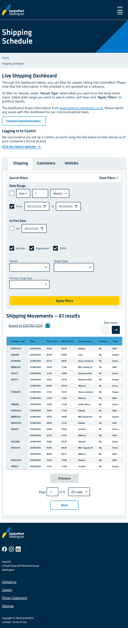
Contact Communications (24, 121)
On (18, 228)
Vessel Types (61, 261)
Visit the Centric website (19, 146)
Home (5, 57)
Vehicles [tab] (71, 163)
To (52, 206)
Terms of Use (19, 622)
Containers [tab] (46, 163)
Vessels (14, 261)
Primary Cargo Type (21, 278)
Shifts (63, 248)
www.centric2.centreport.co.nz (81, 107)
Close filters (107, 178)
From (19, 206)
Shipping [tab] (20, 163)
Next (64, 505)
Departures (42, 248)
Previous (64, 478)
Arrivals (20, 248)
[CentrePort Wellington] (36, 10)
